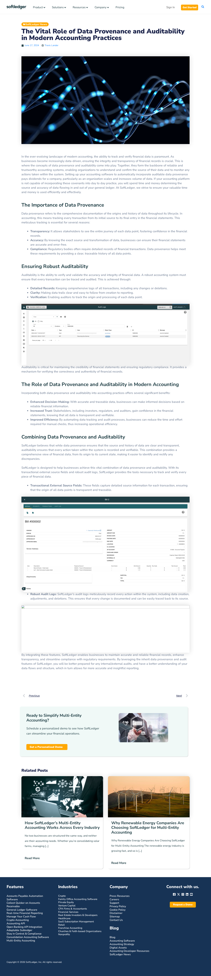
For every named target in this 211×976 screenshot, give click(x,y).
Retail (61, 924)
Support (114, 903)
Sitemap (115, 916)
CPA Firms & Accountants (72, 908)
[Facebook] (174, 894)
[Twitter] (178, 894)
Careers (114, 899)
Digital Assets (118, 947)
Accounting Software (122, 941)
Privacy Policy (118, 906)
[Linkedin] (187, 894)
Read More (32, 858)
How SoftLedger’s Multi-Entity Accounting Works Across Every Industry (62, 825)
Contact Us (116, 920)
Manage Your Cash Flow (21, 916)
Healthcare (64, 918)
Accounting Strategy (122, 944)
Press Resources (120, 896)
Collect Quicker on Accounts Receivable (23, 904)
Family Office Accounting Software (77, 899)
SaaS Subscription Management (76, 921)
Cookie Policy (117, 910)
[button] (189, 7)
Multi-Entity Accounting (21, 940)
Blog (112, 937)
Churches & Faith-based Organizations (79, 931)
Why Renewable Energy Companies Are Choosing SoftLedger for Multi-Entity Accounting (147, 827)
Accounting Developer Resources (129, 951)
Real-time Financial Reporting (25, 913)
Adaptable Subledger (19, 930)
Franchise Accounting (70, 928)
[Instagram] (182, 894)
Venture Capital (66, 905)
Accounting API (16, 923)
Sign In (170, 7)
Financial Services (68, 912)
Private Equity (66, 902)
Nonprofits (64, 934)
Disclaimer (116, 913)
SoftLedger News (36, 24)
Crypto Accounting (18, 920)
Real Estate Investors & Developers (77, 915)
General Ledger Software (22, 910)
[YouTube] (191, 894)
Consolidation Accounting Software (28, 937)
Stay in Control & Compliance (24, 934)
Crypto (62, 895)
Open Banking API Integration (24, 927)
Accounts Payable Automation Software (25, 897)
